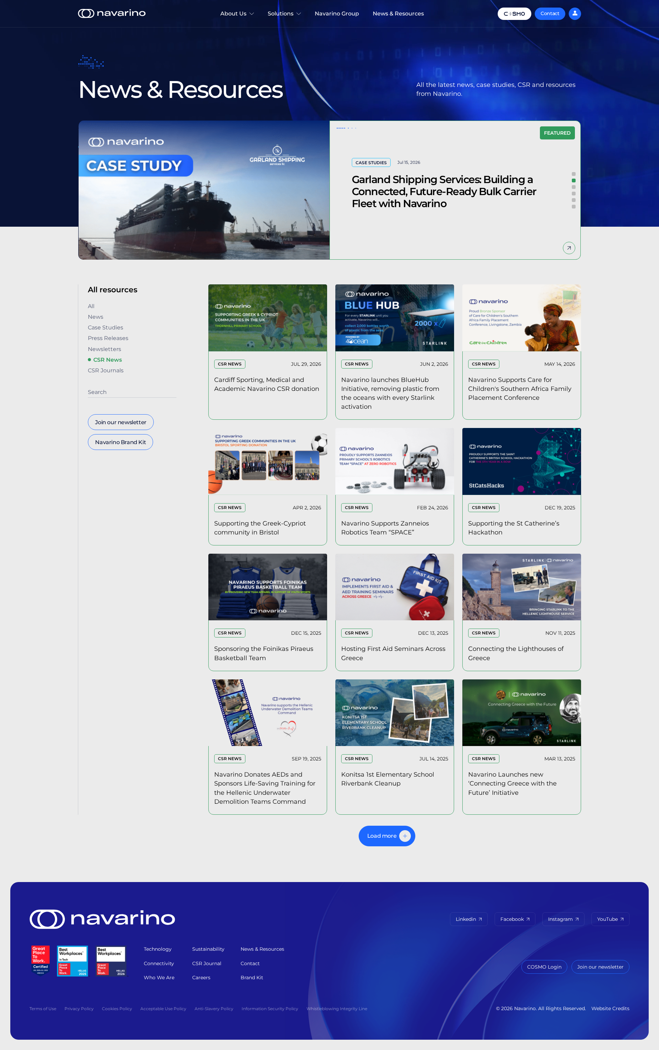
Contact (550, 13)
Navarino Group (337, 13)
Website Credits (610, 1008)
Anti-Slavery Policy (214, 1008)
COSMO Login (544, 967)
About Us (229, 18)
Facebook (512, 919)
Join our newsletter (600, 967)
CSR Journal (206, 963)
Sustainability (208, 949)
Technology (158, 949)
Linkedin (466, 919)
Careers (201, 977)
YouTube (607, 919)
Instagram (560, 919)
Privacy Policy (79, 1008)
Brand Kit (252, 977)
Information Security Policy (270, 1008)
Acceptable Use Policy (163, 1008)
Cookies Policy (117, 1008)
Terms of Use (43, 1008)
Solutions (284, 18)
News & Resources (398, 13)
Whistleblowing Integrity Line (337, 1008)
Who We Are (159, 977)
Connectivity (159, 963)
